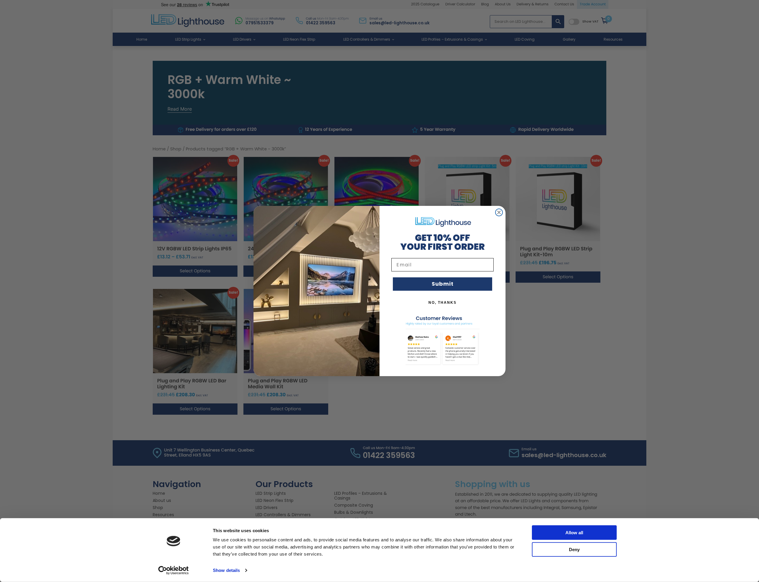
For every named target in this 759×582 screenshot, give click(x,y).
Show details (226, 570)
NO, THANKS (442, 302)
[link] (442, 221)
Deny (574, 549)
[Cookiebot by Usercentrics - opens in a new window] (174, 570)
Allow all (574, 532)
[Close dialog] (499, 212)
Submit (443, 283)
